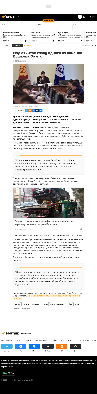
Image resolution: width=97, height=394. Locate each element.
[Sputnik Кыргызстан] (11, 19)
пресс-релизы (64, 360)
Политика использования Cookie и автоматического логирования (26, 363)
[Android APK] (8, 373)
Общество (25, 304)
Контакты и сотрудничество (40, 360)
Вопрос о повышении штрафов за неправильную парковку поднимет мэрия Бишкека (43, 223)
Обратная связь (7, 367)
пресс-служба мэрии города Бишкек (26, 106)
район (70, 304)
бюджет (16, 308)
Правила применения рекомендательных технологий (73, 363)
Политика (18, 340)
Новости (17, 304)
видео (71, 340)
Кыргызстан (36, 304)
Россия (55, 340)
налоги (77, 304)
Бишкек (45, 304)
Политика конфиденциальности (83, 360)
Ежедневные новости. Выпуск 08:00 (14, 36)
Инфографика (89, 340)
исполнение (26, 308)
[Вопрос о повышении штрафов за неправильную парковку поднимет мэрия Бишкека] (48, 203)
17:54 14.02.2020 (19, 61)
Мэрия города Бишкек (57, 304)
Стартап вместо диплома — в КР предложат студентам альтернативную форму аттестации (43, 38)
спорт (63, 340)
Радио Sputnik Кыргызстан (37, 340)
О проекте (5, 360)
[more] (81, 229)
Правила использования (19, 360)
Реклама (55, 360)
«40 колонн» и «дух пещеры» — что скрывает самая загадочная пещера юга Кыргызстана (70, 37)
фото (78, 340)
